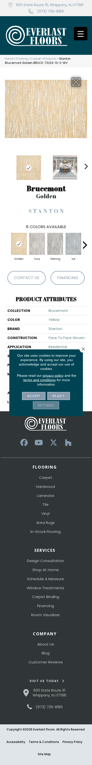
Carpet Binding (45, 596)
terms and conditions (39, 380)
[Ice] (73, 244)
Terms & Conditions (44, 742)
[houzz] (68, 443)
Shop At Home (45, 569)
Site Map (44, 754)
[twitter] (53, 443)
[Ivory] (37, 244)
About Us (45, 644)
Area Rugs (45, 522)
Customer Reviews (45, 662)
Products (49, 59)
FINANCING (67, 278)
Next (84, 165)
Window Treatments (45, 587)
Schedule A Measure (45, 578)
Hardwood (45, 486)
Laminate (45, 495)
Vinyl (45, 513)
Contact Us (26, 278)
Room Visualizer (45, 614)
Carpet (35, 59)
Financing (45, 605)
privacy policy (53, 375)
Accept (33, 396)
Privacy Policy (72, 742)
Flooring (22, 59)
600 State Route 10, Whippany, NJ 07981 (49, 4)
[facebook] (24, 443)
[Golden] (19, 244)
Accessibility (15, 742)
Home (9, 59)
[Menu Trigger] (80, 33)
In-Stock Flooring (45, 531)
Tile (45, 504)
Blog (46, 653)
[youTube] (38, 443)
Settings (46, 405)
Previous (7, 165)
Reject (59, 396)
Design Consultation (45, 560)
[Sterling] (55, 244)
